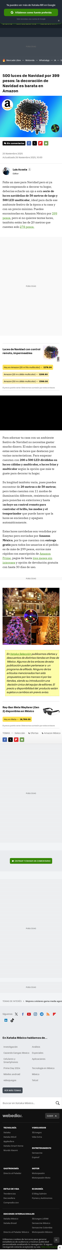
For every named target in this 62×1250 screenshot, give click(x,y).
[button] (21, 169)
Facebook (29, 143)
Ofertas (34, 733)
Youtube (28, 1013)
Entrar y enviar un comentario (32, 860)
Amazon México (52, 733)
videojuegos (9, 1080)
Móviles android (11, 1074)
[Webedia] (12, 1118)
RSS (48, 1013)
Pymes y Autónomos (42, 1197)
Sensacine (37, 1152)
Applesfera (8, 1141)
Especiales (37, 1052)
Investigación (10, 1046)
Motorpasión (38, 1173)
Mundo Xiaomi (10, 1150)
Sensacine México (41, 1223)
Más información (49, 1246)
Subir (50, 1115)
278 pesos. (27, 227)
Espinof (35, 1157)
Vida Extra (37, 1136)
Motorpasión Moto (41, 1177)
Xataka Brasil (10, 1223)
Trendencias (9, 1193)
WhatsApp (44, 60)
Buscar (58, 1103)
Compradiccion (11, 1202)
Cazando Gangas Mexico (16, 1052)
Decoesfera (9, 1197)
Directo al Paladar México (16, 1231)
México (35, 1074)
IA (55, 60)
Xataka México (10, 1218)
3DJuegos (37, 1132)
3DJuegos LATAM (40, 1218)
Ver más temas (12, 1090)
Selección (20, 733)
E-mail (46, 143)
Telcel (35, 1080)
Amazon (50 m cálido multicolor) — (26, 381)
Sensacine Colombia (42, 1227)
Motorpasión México (42, 1231)
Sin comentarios (15, 143)
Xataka (6, 1132)
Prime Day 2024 (11, 1068)
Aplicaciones (38, 1058)
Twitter (34, 143)
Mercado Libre (13, 60)
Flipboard (40, 143)
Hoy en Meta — (17, 719)
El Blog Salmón (39, 1193)
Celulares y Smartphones (10, 1060)
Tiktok (12, 1019)
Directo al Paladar (12, 1173)
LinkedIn (5, 1019)
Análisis (36, 1046)
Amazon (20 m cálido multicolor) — (26, 374)
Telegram (41, 1013)
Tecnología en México (43, 1068)
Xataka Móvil (9, 1136)
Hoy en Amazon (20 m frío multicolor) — (28, 367)
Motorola (29, 60)
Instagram (35, 1013)
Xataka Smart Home (13, 1145)
